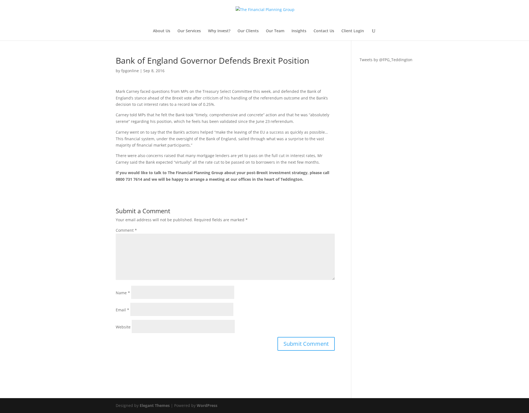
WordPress (207, 405)
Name (123, 292)
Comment (126, 230)
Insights (299, 31)
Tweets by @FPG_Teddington (386, 59)
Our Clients (248, 31)
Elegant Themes (155, 405)
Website (123, 327)
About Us (161, 31)
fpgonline (130, 70)
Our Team (275, 31)
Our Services (189, 31)
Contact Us (324, 31)
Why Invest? (219, 31)
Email (122, 309)
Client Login (352, 31)
